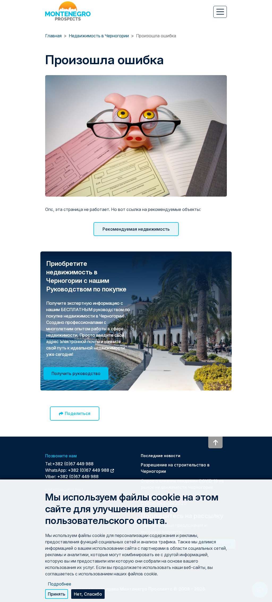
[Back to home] (68, 11)
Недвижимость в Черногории (99, 35)
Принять (56, 594)
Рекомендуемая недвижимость (136, 229)
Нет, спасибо (88, 594)
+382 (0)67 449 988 (73, 463)
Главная (53, 35)
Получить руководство (76, 373)
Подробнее (59, 584)
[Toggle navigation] (220, 12)
